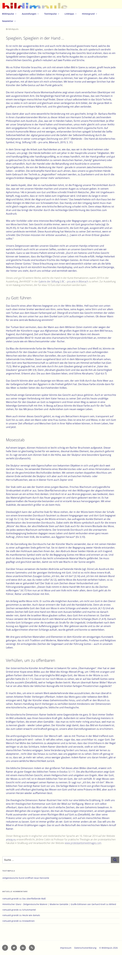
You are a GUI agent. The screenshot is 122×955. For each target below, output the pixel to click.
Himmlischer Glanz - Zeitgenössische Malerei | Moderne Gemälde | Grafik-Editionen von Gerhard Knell (53, 904)
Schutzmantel (29, 909)
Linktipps (69, 13)
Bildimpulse (8, 13)
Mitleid (112, 904)
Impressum (65, 947)
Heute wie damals (31, 915)
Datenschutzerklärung (85, 947)
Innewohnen (28, 920)
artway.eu (11, 839)
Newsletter (7, 21)
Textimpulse (50, 13)
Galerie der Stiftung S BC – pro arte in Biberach (63, 281)
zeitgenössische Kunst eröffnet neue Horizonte (25, 877)
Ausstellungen (29, 13)
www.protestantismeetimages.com (83, 843)
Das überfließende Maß (34, 898)
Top (115, 948)
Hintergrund (88, 13)
